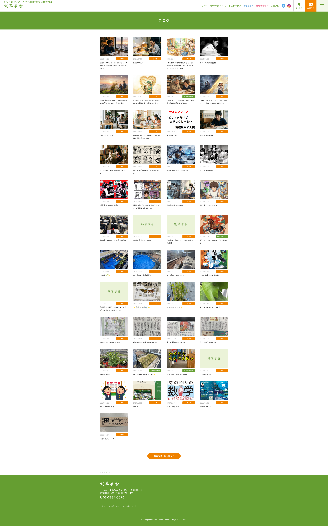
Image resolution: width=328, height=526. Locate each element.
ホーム (205, 5)
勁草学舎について (218, 5)
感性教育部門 (262, 5)
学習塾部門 (248, 5)
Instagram (289, 6)
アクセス (299, 8)
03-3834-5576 (113, 497)
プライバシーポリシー (110, 506)
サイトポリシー (128, 506)
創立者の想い (235, 5)
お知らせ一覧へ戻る (163, 456)
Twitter (283, 6)
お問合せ (310, 8)
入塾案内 (275, 5)
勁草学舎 (13, 5)
